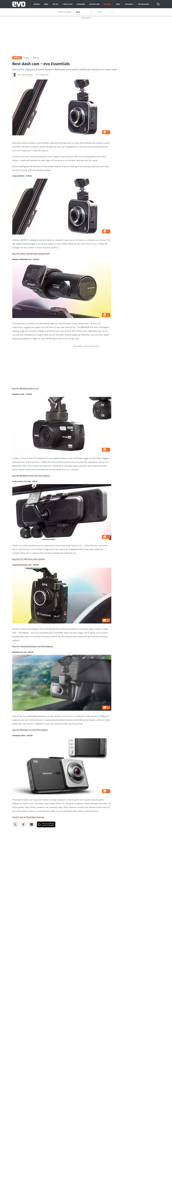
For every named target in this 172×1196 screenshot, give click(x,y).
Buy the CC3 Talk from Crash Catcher (28, 559)
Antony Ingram (27, 75)
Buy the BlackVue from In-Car (25, 388)
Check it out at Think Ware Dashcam (28, 817)
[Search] (158, 4)
